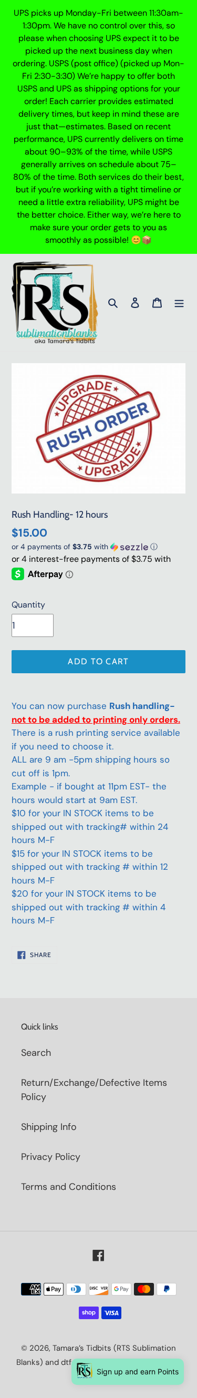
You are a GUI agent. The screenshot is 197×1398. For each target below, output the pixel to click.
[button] (85, 547)
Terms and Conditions (68, 1186)
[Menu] (179, 302)
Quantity (28, 604)
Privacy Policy (50, 1156)
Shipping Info (49, 1127)
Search (36, 1052)
